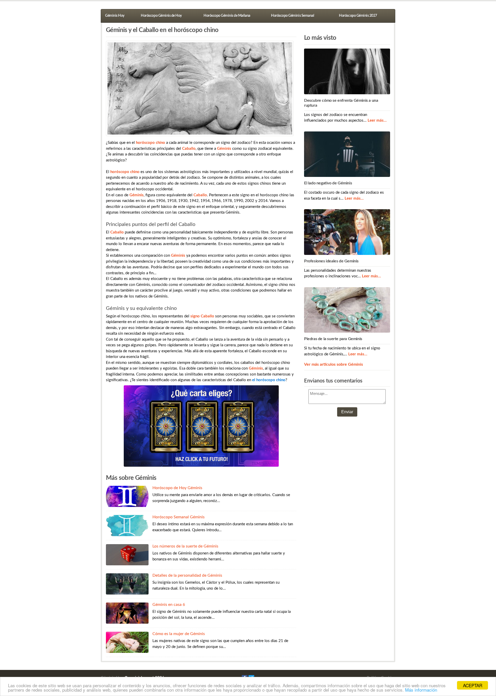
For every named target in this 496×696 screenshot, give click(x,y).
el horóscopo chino (268, 380)
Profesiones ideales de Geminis (331, 261)
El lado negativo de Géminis (328, 183)
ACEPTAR (472, 685)
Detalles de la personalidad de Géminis (187, 575)
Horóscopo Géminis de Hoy (161, 16)
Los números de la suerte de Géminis (185, 546)
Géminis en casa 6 (168, 605)
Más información (421, 689)
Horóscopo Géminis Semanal (292, 16)
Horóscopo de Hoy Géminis (177, 488)
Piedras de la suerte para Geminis (333, 339)
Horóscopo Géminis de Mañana (227, 16)
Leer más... (377, 120)
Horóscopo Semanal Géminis (178, 517)
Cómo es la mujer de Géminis (178, 634)
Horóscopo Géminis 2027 (358, 16)
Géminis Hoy (115, 16)
